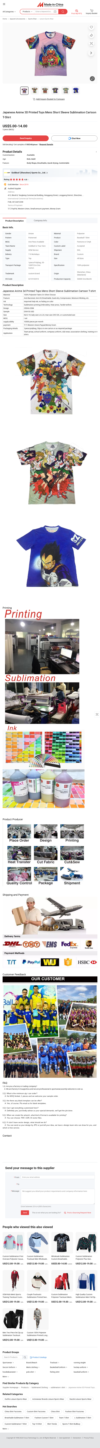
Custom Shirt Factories (36, 1411)
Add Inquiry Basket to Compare (50, 99)
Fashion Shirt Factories (74, 1411)
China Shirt (55, 1411)
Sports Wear (32, 19)
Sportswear (7, 1362)
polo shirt (30, 1372)
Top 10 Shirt (37, 1424)
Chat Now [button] (75, 138)
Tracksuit (53, 1362)
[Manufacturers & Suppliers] (50, 4)
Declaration (77, 1438)
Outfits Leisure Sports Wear (16, 1399)
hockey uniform (80, 1367)
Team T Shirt (64, 1417)
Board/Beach (31, 1362)
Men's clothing (32, 1367)
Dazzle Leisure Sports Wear (80, 1399)
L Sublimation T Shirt (82, 1417)
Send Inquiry (26, 138)
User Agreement (64, 1438)
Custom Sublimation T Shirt (16, 1424)
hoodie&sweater (9, 1372)
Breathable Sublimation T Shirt (17, 1417)
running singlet (80, 1362)
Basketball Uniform (57, 1367)
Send (25, 1212)
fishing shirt (55, 1372)
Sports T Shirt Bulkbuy (71, 1424)
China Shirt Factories (13, 1411)
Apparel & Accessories (17, 19)
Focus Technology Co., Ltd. (33, 1438)
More (5, 1428)
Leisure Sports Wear (47, 19)
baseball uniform (80, 1372)
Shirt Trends (52, 1424)
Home (5, 19)
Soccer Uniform (9, 1367)
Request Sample (46, 144)
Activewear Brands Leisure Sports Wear (48, 1399)
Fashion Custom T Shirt (44, 1417)
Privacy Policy (89, 1438)
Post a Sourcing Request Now (77, 1212)
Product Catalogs (39, 1357)
